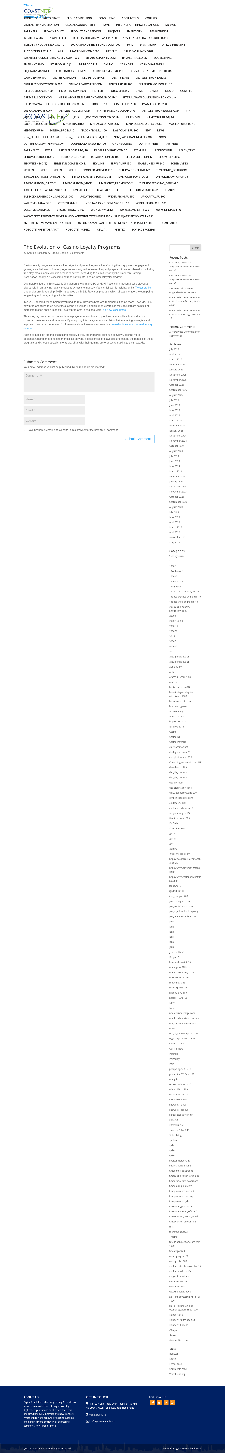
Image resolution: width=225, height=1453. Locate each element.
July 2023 (174, 511)
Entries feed (175, 1363)
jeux (76, 117)
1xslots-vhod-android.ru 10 (44, 44)
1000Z (172, 566)
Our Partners (148, 143)
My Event (171, 25)
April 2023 (174, 522)
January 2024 (176, 481)
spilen (58, 170)
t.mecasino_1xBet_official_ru (44, 177)
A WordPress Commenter (183, 331)
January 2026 (176, 369)
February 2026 (177, 364)
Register (173, 1353)
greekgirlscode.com (38, 97)
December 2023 (177, 486)
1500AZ (173, 576)
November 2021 (178, 537)
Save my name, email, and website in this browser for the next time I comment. (73, 430)
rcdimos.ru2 (163, 150)
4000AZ (173, 646)
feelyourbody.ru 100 (38, 91)
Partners (30, 31)
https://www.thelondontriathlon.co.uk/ (54, 104)
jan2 (26, 117)
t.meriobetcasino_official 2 (159, 183)
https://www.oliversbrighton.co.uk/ (149, 97)
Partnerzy (31, 150)
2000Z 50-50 (176, 620)
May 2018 (174, 542)
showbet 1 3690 (169, 157)
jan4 (52, 117)
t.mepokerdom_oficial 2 (171, 177)
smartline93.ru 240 (151, 163)
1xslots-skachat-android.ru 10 (145, 38)
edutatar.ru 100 (120, 84)
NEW (148, 130)
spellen (29, 170)
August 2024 (176, 451)
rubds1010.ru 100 (72, 157)
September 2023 (178, 501)
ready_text (187, 150)
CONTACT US (130, 18)
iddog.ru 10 (99, 104)
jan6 (64, 117)
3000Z (172, 641)
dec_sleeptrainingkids (151, 77)
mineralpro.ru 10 (62, 130)
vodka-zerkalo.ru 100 (151, 203)
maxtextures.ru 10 (182, 124)
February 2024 (177, 476)
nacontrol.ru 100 (94, 130)
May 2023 (174, 517)
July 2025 (174, 400)
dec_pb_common (93, 77)
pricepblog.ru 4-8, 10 (73, 150)
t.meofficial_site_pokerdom (91, 177)
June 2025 (174, 405)
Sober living (179, 163)
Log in (172, 1358)
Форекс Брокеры (143, 229)
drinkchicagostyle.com (85, 84)
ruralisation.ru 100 (105, 157)
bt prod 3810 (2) (61, 64)
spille (72, 170)
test (120, 190)
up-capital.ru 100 (153, 196)
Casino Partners (152, 64)
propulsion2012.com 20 (110, 150)
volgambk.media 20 (37, 210)
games (154, 91)
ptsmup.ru (141, 150)
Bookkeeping (163, 58)
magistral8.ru (73, 124)
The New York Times (113, 310)
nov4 (162, 137)
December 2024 (177, 435)
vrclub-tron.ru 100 (70, 210)
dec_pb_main (120, 77)
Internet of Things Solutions (137, 25)
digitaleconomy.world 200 (43, 84)
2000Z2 (173, 631)
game (139, 91)
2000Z (172, 615)
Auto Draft (51, 18)
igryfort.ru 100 (124, 104)
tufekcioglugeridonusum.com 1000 (48, 196)
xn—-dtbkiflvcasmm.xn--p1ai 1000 (47, 223)
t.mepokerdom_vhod (77, 183)
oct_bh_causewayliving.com (44, 143)
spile (44, 170)
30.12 (130, 44)
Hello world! (175, 335)
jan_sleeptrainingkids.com (160, 110)
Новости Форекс (78, 229)
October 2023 (176, 496)
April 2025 (174, 415)
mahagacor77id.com (105, 124)
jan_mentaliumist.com (74, 110)
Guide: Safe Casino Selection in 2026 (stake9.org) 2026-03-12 (185, 314)
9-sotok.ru (148, 44)
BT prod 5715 (88, 64)
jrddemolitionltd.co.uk (102, 117)
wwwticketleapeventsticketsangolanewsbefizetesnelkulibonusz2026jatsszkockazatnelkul (90, 216)
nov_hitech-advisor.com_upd (86, 137)
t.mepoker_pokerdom (132, 177)
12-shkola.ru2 (33, 38)
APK (60, 51)
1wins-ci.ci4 (58, 38)
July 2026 (174, 349)
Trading (171, 190)
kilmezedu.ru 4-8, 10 (160, 117)
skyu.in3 (98, 163)
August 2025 (176, 395)
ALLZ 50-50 (175, 666)
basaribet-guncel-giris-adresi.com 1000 (51, 58)
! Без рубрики (158, 31)
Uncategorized (90, 196)
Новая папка (168, 223)
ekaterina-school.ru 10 (155, 84)
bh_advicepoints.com (100, 58)
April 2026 (174, 354)
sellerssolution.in (139, 157)
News (160, 130)
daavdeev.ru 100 (35, 77)
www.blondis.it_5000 (134, 210)
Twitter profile (143, 287)
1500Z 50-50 (176, 581)
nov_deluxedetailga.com (41, 137)
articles (111, 51)
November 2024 (178, 440)
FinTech (97, 91)
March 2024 (175, 471)
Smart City (134, 31)
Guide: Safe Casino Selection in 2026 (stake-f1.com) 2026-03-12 (184, 301)
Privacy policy (53, 31)
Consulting (106, 18)
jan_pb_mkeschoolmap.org (116, 110)
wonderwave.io (102, 210)
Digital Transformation (41, 25)
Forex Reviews (119, 91)
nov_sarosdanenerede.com (133, 137)
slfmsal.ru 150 (121, 163)
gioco (169, 91)
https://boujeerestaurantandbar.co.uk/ (87, 97)
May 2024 (174, 466)
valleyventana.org (37, 203)
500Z (172, 651)
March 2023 (175, 527)
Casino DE (126, 64)
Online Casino (122, 143)
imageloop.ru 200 (154, 104)
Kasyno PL (133, 117)
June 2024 (174, 461)
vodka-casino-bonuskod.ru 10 (107, 203)
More (53, 1425)
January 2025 (176, 430)
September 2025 (178, 389)
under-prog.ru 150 (121, 196)
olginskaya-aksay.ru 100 (88, 143)
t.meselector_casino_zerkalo (45, 190)
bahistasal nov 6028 (138, 51)
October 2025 (176, 384)
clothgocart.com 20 (71, 71)
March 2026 (175, 359)
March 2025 (175, 420)
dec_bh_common (64, 77)
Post (48, 150)
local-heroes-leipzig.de (40, 124)
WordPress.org (177, 1374)
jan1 (189, 110)
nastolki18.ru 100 (125, 130)
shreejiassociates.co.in (70, 163)
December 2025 (177, 374)
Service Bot (34, 253)
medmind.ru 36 (33, 130)
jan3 (39, 117)
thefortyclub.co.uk (144, 190)
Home (106, 25)
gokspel (186, 91)
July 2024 (174, 456)
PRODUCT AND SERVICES (85, 31)
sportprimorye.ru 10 (97, 170)
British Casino (34, 64)
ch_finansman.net (36, 71)
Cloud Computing (79, 18)
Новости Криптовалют (41, 229)
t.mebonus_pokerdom (171, 170)
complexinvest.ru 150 (108, 71)
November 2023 (178, 491)
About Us (30, 18)
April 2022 (174, 532)
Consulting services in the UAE (151, 71)
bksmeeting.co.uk (134, 58)
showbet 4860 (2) (35, 163)
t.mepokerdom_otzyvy (40, 183)
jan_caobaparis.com (38, 110)
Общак (102, 229)
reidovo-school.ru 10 (39, 157)
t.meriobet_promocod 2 (116, 183)
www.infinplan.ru (168, 210)
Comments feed (178, 1368)
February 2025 (177, 425)
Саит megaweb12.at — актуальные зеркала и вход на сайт (184, 266)
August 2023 (176, 507)
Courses (151, 18)
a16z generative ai (175, 44)
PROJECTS (114, 31)
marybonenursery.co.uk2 (144, 124)
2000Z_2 (173, 626)
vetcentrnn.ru (68, 203)
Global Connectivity (80, 25)
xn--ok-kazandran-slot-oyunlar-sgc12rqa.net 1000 (114, 223)
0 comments (77, 253)
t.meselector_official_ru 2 (91, 190)
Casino (108, 64)
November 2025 (178, 379)
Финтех (119, 229)
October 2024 (176, 445)
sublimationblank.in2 (134, 170)
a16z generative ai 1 (37, 51)
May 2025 (174, 410)
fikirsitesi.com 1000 (72, 91)
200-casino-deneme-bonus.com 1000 (95, 44)
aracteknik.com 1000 (84, 51)
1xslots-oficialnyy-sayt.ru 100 (94, 38)
